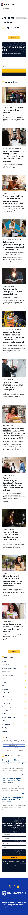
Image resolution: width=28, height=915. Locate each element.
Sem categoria (6, 725)
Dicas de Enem (20, 748)
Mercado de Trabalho (14, 745)
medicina (6, 740)
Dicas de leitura (6, 672)
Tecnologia (5, 728)
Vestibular (4, 732)
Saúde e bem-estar (8, 748)
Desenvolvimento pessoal (10, 743)
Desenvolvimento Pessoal (9, 668)
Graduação (5, 689)
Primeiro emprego (7, 707)
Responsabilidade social (8, 717)
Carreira (4, 661)
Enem (3, 679)
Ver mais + (14, 38)
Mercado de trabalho (7, 700)
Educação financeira (7, 675)
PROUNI (4, 714)
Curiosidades (5, 665)
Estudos (4, 682)
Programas (5, 710)
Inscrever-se (14, 70)
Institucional (5, 693)
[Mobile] (26, 5)
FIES (3, 686)
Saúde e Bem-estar (7, 721)
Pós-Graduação (6, 703)
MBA (3, 696)
